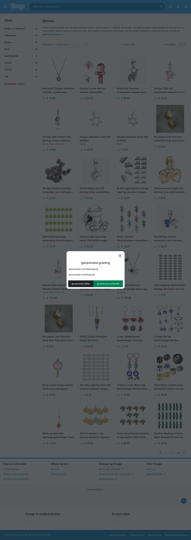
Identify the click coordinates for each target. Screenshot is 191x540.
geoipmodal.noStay (81, 283)
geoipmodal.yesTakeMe (108, 283)
